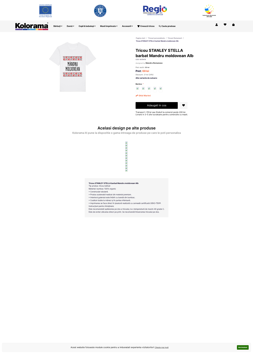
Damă (70, 26)
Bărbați (57, 26)
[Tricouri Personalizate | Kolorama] (31, 26)
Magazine (197, 2)
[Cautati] (159, 26)
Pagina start (140, 38)
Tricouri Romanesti (175, 38)
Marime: (139, 84)
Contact (231, 2)
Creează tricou (147, 26)
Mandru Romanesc (154, 63)
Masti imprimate (108, 26)
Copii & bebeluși (86, 26)
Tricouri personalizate (156, 38)
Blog (222, 2)
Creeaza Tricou (182, 2)
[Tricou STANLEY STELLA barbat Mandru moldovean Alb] (138, 89)
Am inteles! (242, 347)
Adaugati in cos (156, 105)
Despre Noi (211, 2)
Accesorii (127, 26)
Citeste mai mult (162, 347)
